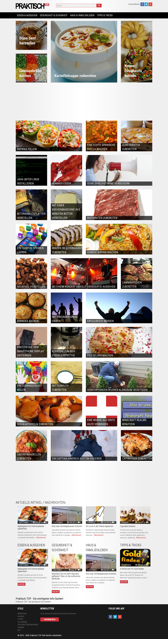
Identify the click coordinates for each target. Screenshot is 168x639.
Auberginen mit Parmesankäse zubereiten (31, 527)
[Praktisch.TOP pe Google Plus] (150, 4)
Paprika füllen (27, 149)
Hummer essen (61, 183)
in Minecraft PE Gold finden (132, 568)
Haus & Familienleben (82, 15)
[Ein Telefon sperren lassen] (31, 239)
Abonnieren (49, 619)
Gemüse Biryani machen (102, 252)
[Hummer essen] (66, 170)
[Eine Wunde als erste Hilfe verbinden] (101, 411)
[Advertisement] (84, 101)
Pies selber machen (100, 355)
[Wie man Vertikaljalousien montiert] (67, 515)
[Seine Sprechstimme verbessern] (119, 170)
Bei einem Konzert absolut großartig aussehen (83, 286)
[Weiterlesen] (41, 537)
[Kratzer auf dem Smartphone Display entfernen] (31, 342)
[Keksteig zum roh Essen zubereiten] (66, 342)
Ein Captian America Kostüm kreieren (77, 458)
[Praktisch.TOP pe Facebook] (142, 4)
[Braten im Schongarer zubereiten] (66, 239)
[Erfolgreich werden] (119, 308)
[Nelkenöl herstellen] (31, 273)
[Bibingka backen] (31, 308)
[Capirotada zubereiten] (136, 445)
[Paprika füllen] (49, 136)
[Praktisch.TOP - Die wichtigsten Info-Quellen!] (33, 6)
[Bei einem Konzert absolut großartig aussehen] (84, 273)
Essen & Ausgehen (27, 15)
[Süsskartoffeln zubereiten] (49, 411)
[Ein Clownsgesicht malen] (31, 376)
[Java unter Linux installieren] (31, 170)
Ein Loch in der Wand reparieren (99, 526)
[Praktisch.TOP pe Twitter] (146, 4)
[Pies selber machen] (119, 342)
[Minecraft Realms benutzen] (136, 411)
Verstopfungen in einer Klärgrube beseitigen (117, 390)
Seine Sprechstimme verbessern (108, 183)
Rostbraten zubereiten (102, 218)
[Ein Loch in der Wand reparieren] (101, 515)
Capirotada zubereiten (137, 458)
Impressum (22, 613)
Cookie (20, 619)
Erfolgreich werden (100, 321)
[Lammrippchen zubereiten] (136, 273)
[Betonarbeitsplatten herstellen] (31, 204)
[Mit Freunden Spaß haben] (66, 308)
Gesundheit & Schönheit (54, 15)
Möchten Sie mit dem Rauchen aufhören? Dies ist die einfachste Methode (66, 576)
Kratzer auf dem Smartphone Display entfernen (30, 351)
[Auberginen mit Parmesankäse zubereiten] (33, 515)
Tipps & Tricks (105, 15)
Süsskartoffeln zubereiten (35, 424)
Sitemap (21, 627)
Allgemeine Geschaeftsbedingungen (27, 623)
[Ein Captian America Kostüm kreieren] (84, 445)
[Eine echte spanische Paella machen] (101, 136)
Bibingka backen (28, 321)
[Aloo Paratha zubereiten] (136, 136)
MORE (21, 584)
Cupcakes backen (127, 526)
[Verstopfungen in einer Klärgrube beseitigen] (119, 376)
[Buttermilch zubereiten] (66, 376)
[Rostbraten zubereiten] (119, 204)
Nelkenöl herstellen (31, 286)
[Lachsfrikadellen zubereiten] (31, 445)
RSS (19, 630)
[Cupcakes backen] (135, 515)
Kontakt (21, 616)
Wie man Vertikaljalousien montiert (67, 526)
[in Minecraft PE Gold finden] (135, 557)
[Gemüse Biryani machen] (119, 239)
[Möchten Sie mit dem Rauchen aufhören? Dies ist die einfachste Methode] (67, 562)
